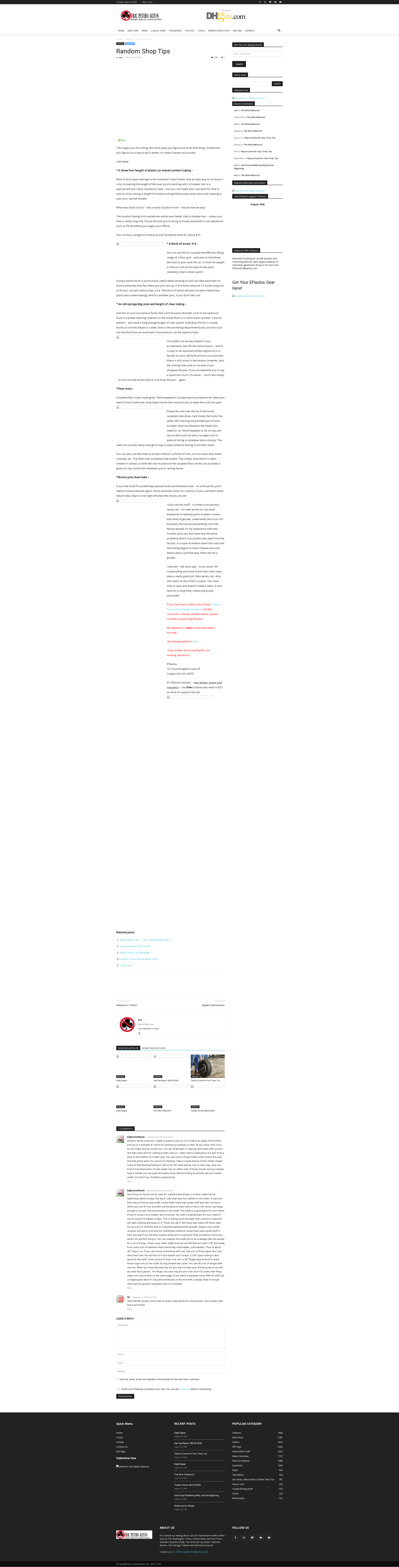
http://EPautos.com (146, 1024)
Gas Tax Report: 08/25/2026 (166, 1080)
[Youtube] (269, 1538)
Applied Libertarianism (213, 1005)
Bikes (145, 30)
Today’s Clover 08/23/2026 (202, 1111)
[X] (126, 64)
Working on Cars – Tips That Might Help (144, 940)
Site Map (120, 1451)
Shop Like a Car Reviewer (135, 952)
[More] (148, 64)
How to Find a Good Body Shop (139, 959)
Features (128, 39)
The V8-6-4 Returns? (162, 1111)
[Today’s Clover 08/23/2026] (208, 1096)
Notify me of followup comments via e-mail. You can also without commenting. (166, 1389)
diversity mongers (191, 609)
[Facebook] (119, 64)
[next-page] (123, 1117)
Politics (190, 30)
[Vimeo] (252, 1538)
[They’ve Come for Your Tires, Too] (208, 1066)
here (195, 641)
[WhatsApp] (141, 64)
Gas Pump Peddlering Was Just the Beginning (196, 1495)
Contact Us (121, 1446)
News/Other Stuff (219, 30)
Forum (119, 1437)
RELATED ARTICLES (128, 1048)
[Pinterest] (134, 64)
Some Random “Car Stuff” (135, 946)
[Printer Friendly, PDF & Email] (170, 140)
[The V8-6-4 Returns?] (170, 1096)
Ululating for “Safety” (126, 1005)
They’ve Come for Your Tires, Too (205, 1080)
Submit (239, 64)
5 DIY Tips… (127, 965)
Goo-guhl (172, 609)
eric (121, 57)
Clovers (215, 604)
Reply (129, 1181)
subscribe (185, 1389)
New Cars (133, 30)
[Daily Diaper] (133, 1066)
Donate (250, 30)
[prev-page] (118, 1117)
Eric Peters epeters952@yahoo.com (190, 1551)
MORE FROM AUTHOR (153, 1048)
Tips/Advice (175, 30)
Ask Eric (237, 30)
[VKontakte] (260, 1538)
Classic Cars (158, 30)
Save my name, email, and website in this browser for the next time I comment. (160, 1379)
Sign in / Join (147, 2)
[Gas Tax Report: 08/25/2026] (170, 1066)
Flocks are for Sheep (184, 1506)
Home (121, 30)
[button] (279, 30)
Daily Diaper (121, 1080)
